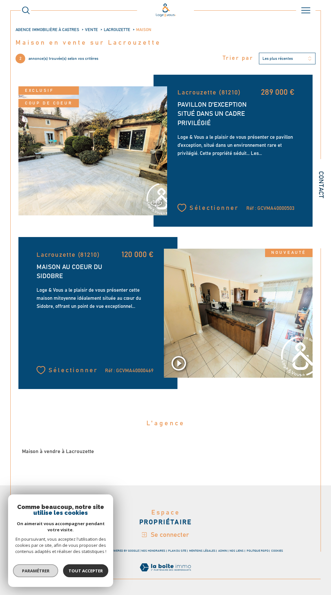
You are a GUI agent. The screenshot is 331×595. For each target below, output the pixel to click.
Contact (321, 184)
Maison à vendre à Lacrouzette (58, 451)
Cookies (277, 550)
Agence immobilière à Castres (47, 29)
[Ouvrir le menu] (305, 10)
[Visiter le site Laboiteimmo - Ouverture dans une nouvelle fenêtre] (165, 575)
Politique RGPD (258, 550)
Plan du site (177, 550)
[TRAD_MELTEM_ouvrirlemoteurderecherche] (26, 10)
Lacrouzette (117, 29)
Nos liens (237, 550)
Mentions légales (202, 550)
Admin (222, 550)
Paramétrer (35, 571)
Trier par (238, 58)
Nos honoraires (153, 550)
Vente (91, 29)
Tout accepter (86, 571)
